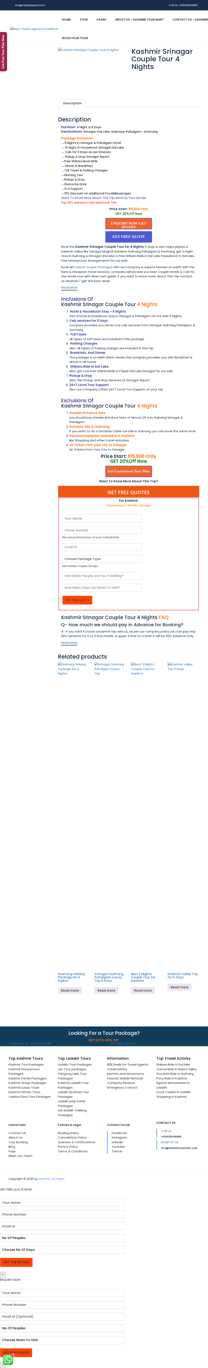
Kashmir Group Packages (27, 1083)
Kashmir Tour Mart (52, 1179)
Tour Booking (18, 1142)
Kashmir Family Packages (27, 1078)
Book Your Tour (75, 38)
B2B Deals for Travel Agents (127, 1064)
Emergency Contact (122, 1087)
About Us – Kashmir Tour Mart (139, 20)
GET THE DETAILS (16, 1262)
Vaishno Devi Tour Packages (30, 1097)
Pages (101, 20)
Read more (70, 990)
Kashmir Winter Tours (24, 1092)
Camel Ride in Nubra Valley (176, 1069)
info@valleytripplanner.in (30, 5)
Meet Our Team (20, 1156)
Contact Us (17, 1133)
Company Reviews (121, 1083)
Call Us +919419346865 (183, 5)
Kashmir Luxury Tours (24, 1087)
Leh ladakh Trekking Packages (72, 1112)
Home (66, 20)
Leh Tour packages (72, 1069)
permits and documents (125, 1073)
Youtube (118, 1146)
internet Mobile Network (125, 1078)
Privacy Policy (68, 1146)
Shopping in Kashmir (171, 1097)
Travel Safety (117, 1069)
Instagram (119, 1137)
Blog (12, 1146)
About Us (15, 1137)
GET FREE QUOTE (77, 600)
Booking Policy (68, 1133)
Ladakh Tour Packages (75, 1064)
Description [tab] (72, 103)
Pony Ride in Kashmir (171, 1078)
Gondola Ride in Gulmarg (175, 1073)
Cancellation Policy (72, 1137)
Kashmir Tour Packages (26, 1064)
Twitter (117, 1151)
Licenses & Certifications (76, 1142)
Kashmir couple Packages (93, 267)
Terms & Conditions (73, 1151)
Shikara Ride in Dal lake (173, 1064)
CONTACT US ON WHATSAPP (29, 1044)
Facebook (119, 1133)
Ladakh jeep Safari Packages (72, 1103)
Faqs (12, 1151)
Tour (84, 20)
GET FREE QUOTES (122, 1044)
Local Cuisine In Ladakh (173, 1092)
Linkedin (117, 1142)
